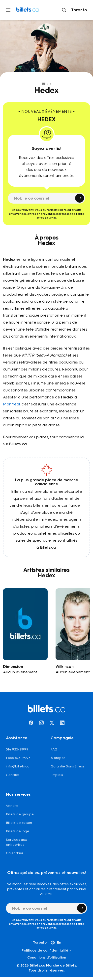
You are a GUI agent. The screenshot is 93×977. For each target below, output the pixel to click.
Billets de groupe (20, 814)
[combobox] (78, 9)
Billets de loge (17, 831)
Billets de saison (19, 823)
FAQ (54, 749)
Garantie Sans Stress (67, 766)
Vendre (12, 806)
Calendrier (14, 853)
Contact (12, 775)
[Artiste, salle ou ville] (64, 9)
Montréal (11, 404)
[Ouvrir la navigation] (8, 10)
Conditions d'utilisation (46, 957)
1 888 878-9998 (18, 758)
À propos (58, 758)
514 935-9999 (17, 749)
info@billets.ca (18, 766)
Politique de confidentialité (45, 950)
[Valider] (79, 198)
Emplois (57, 775)
